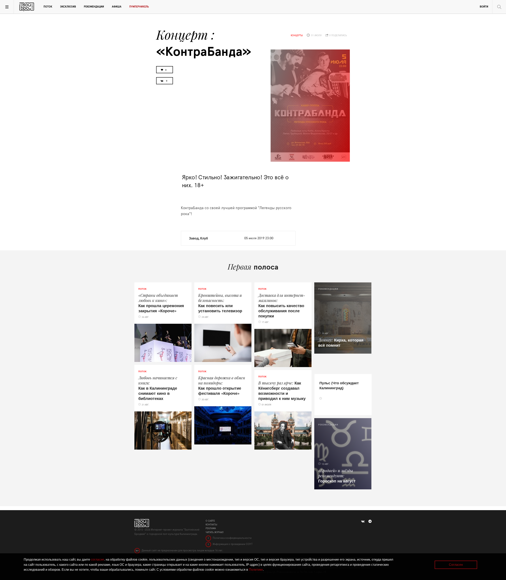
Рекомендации (94, 7)
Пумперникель (139, 7)
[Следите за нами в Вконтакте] (362, 521)
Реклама (211, 528)
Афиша (116, 7)
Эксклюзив (68, 7)
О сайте (210, 521)
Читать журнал (215, 532)
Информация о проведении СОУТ (232, 544)
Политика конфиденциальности (232, 538)
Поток (47, 7)
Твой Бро (27, 7)
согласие (97, 559)
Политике (256, 569)
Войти (484, 7)
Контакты (211, 524)
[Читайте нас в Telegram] (370, 521)
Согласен (456, 564)
